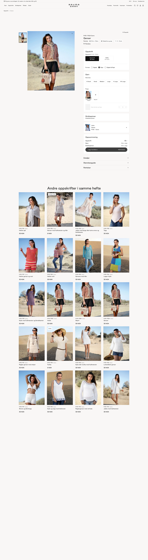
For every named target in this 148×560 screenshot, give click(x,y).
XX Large (122, 81)
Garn (5, 5)
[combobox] (130, 1)
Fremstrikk (115, 5)
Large (108, 81)
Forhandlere (129, 5)
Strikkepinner (18, 5)
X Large (115, 81)
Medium (102, 81)
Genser (12, 10)
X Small (88, 81)
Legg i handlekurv (106, 149)
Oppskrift (6, 10)
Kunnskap (109, 5)
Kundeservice (141, 1)
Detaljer (86, 158)
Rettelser (87, 168)
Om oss (135, 1)
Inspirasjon (122, 5)
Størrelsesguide (89, 163)
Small (95, 81)
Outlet (29, 5)
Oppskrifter (11, 5)
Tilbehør (25, 5)
